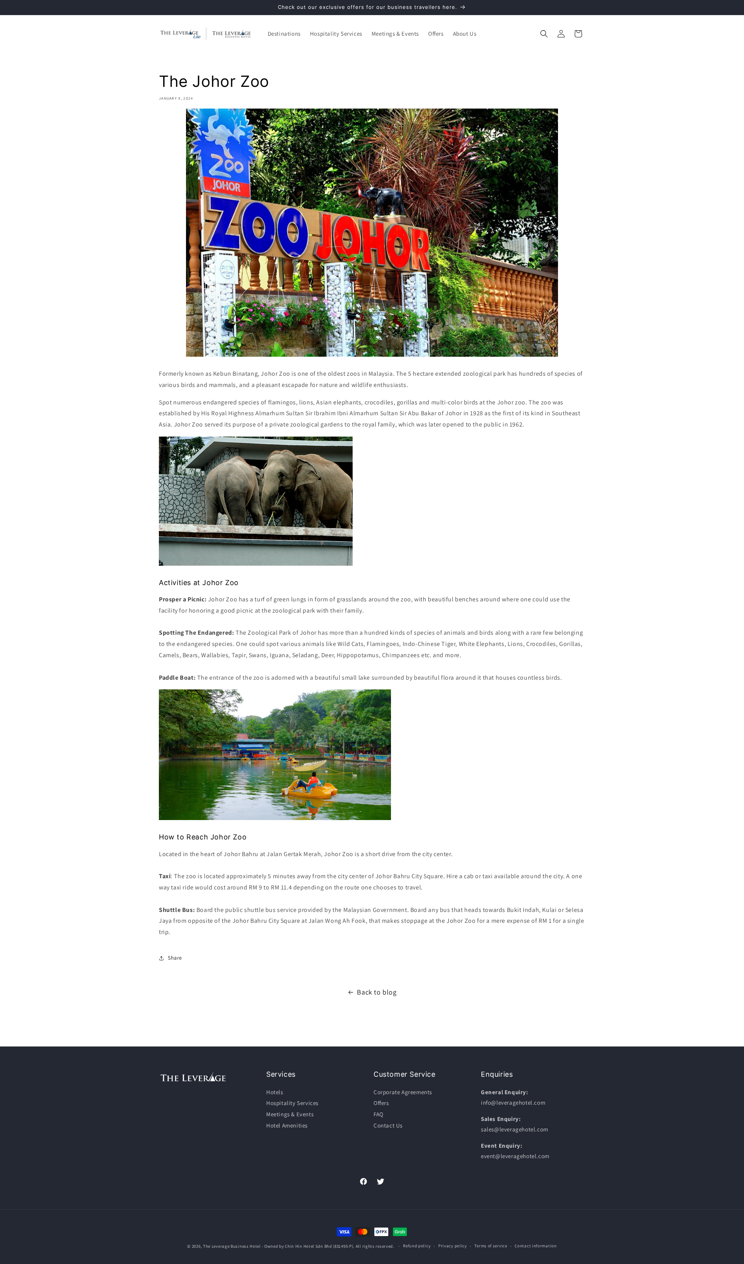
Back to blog (376, 992)
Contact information (535, 1246)
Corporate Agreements (403, 1092)
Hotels (274, 1092)
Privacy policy (452, 1246)
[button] (284, 33)
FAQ (379, 1114)
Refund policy (417, 1246)
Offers (381, 1103)
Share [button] (175, 957)
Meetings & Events (289, 1114)
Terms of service (490, 1246)
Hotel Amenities (287, 1125)
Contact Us (388, 1125)
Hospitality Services (292, 1103)
